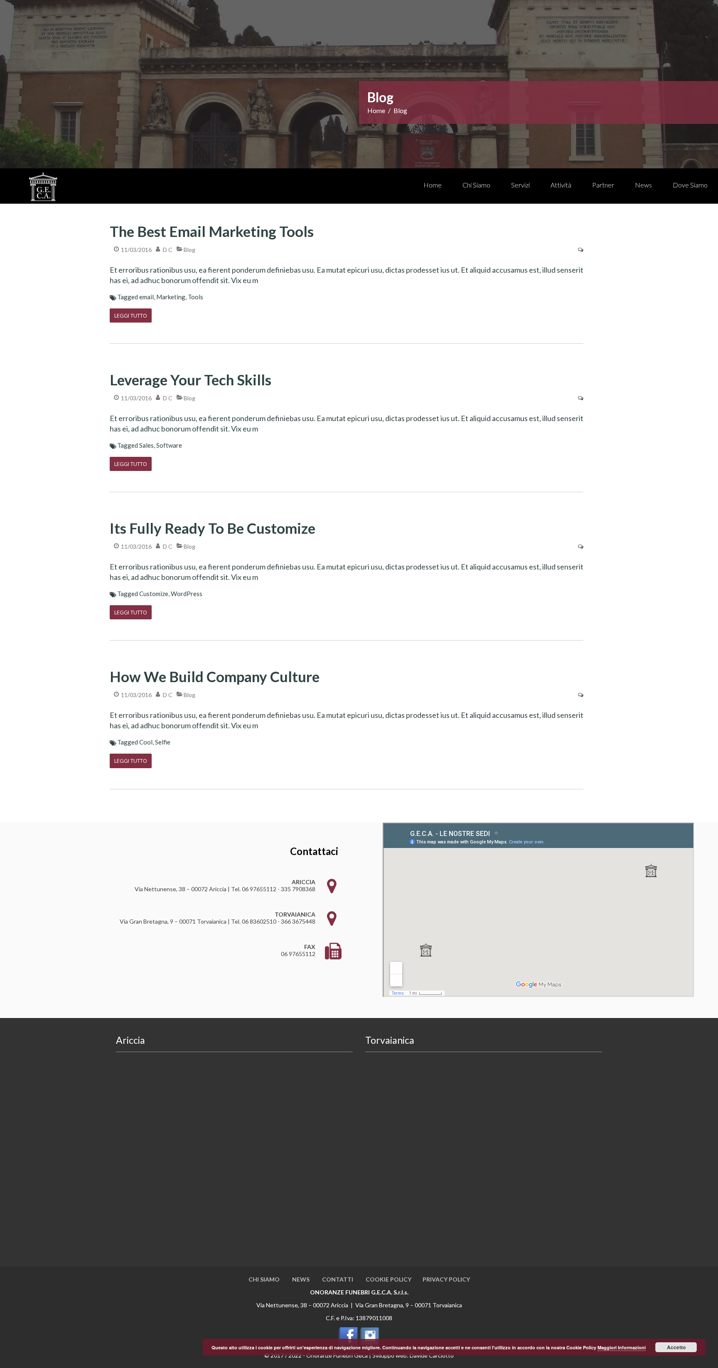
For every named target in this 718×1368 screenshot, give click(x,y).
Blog (189, 249)
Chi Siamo (476, 185)
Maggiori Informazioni (622, 1347)
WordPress (186, 593)
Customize (153, 593)
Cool (145, 742)
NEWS (301, 1279)
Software (169, 445)
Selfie (162, 742)
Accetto (676, 1347)
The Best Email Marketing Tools (212, 231)
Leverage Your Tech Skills (190, 379)
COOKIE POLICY (388, 1279)
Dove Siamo (690, 185)
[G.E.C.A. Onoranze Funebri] (45, 188)
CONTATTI (337, 1279)
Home (432, 185)
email (146, 297)
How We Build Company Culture (215, 676)
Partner (603, 185)
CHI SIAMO (264, 1279)
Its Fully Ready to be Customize (212, 528)
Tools (195, 297)
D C (167, 249)
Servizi (520, 185)
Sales (146, 445)
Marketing (170, 297)
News (643, 185)
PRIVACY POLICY (446, 1279)
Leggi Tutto (130, 315)
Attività (561, 185)
